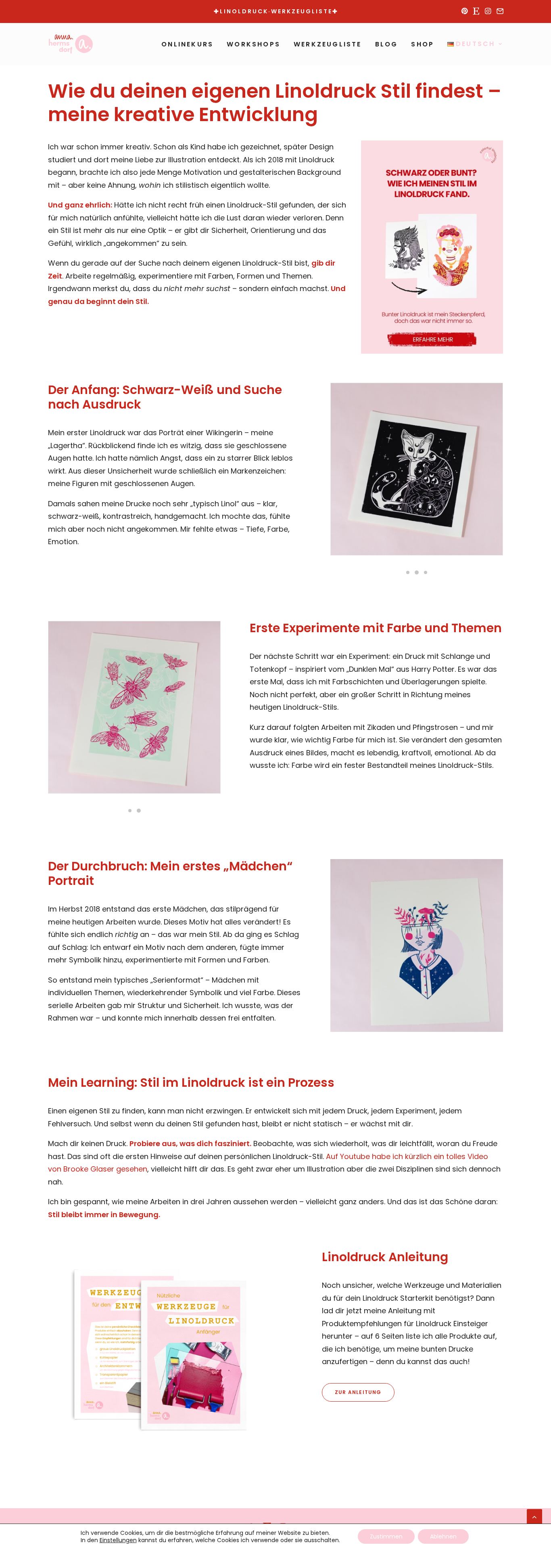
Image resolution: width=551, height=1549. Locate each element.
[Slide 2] (416, 572)
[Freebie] (158, 1350)
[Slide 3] (425, 572)
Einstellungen (118, 1540)
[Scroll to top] (534, 1516)
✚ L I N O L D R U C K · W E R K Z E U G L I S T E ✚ (275, 11)
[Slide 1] (407, 572)
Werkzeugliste (328, 44)
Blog (386, 44)
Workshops (253, 44)
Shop (422, 44)
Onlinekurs (187, 44)
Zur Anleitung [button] (358, 1392)
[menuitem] (464, 11)
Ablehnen (443, 1536)
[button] (464, 11)
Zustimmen (386, 1536)
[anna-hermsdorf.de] (71, 44)
